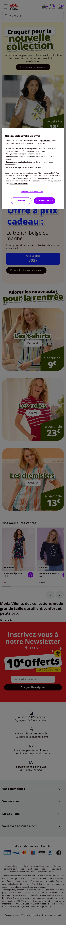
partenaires (46, 140)
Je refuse (21, 200)
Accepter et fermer (44, 200)
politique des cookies (19, 183)
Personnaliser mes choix (32, 191)
